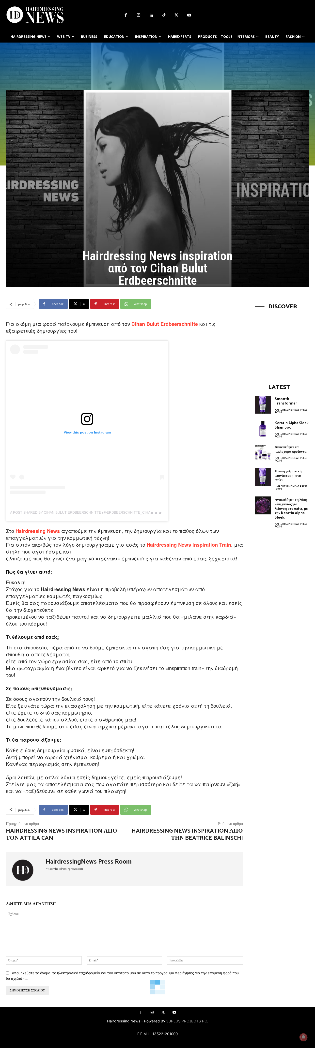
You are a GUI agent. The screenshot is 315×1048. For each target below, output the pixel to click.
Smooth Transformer (286, 401)
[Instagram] (138, 15)
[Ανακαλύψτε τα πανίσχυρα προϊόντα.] (263, 453)
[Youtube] (189, 15)
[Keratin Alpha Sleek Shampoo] (263, 429)
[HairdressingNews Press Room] (26, 869)
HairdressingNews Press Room (89, 862)
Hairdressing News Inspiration (182, 544)
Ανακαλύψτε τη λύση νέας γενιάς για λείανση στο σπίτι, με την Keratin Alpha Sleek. (291, 509)
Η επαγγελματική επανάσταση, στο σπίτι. (288, 475)
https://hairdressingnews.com (64, 869)
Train (225, 544)
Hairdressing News (38, 530)
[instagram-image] (282, 342)
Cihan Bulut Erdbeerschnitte (164, 323)
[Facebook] (126, 15)
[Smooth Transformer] (263, 405)
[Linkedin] (151, 15)
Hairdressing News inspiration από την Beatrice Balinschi (187, 834)
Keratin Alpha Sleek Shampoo (292, 425)
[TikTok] (164, 15)
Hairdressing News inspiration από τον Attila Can (61, 834)
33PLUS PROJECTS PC (186, 1021)
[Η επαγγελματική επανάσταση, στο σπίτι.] (263, 477)
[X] (177, 15)
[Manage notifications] (303, 1037)
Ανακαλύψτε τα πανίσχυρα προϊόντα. (291, 449)
